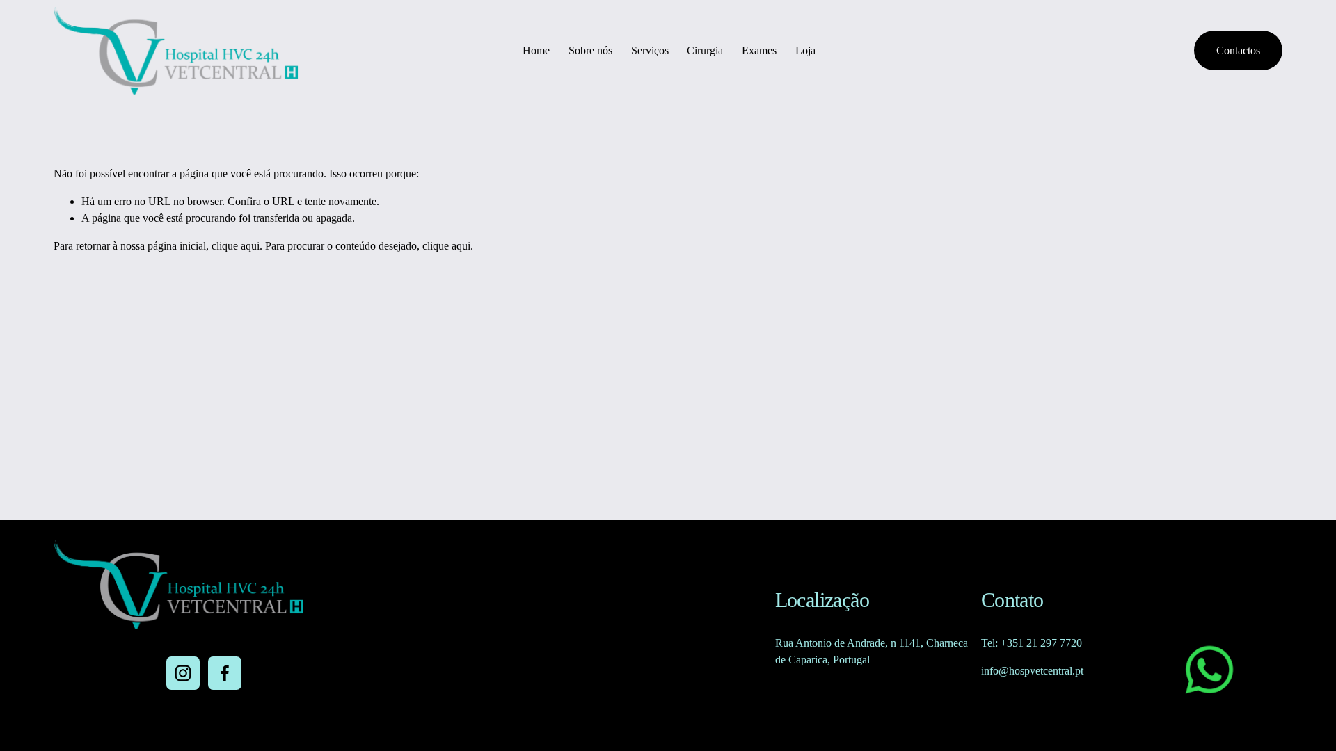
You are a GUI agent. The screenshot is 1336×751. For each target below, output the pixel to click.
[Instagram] (183, 673)
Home (536, 50)
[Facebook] (224, 673)
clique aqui (236, 246)
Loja (805, 50)
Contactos (1238, 50)
